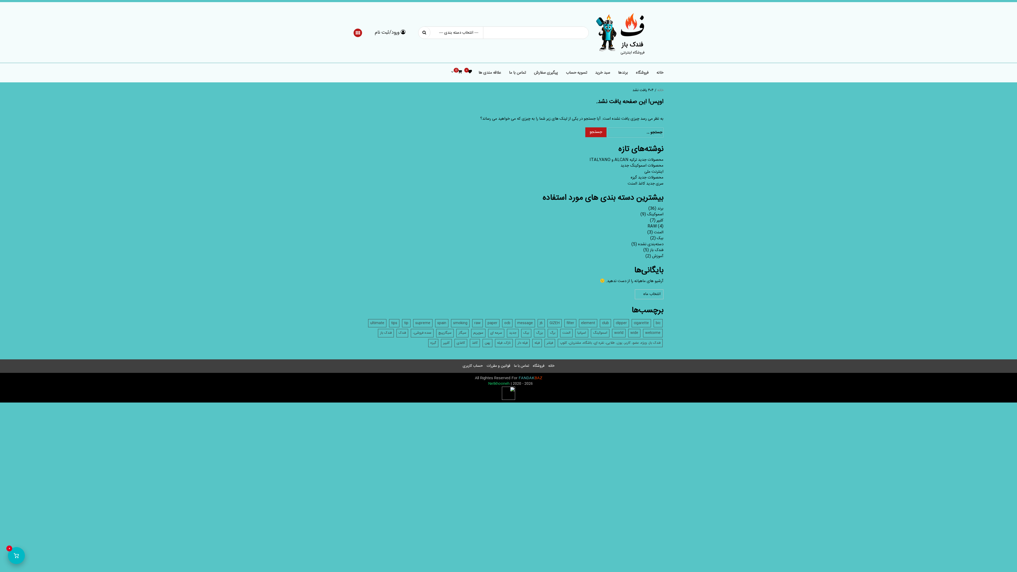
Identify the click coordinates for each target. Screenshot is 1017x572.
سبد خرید (602, 73)
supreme (422, 323)
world (618, 333)
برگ (552, 333)
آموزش (657, 256)
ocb (507, 323)
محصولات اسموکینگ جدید (642, 165)
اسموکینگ (655, 214)
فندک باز (632, 45)
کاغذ (475, 343)
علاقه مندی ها (490, 73)
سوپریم (478, 333)
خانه (660, 73)
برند (660, 208)
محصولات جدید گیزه (647, 177)
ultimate (377, 323)
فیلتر (550, 343)
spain (441, 323)
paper (492, 323)
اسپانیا (581, 333)
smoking (460, 323)
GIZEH (555, 323)
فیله (537, 343)
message (525, 323)
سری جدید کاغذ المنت (645, 183)
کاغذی (461, 343)
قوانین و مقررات (498, 366)
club (605, 323)
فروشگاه (642, 73)
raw (477, 323)
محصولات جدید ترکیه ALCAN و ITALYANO (626, 160)
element (588, 323)
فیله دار (523, 343)
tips (394, 323)
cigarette (641, 323)
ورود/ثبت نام (388, 33)
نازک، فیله (504, 343)
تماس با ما (517, 73)
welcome (653, 333)
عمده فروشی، (422, 333)
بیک (660, 238)
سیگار (462, 333)
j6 (541, 323)
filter (570, 323)
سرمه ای (496, 333)
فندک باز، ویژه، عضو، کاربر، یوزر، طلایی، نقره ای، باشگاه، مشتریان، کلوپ (610, 343)
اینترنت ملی (653, 171)
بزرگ (539, 333)
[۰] (470, 72)
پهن (487, 343)
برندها (623, 73)
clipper (621, 323)
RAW (652, 226)
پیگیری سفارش (546, 73)
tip (406, 323)
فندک (402, 333)
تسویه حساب (576, 73)
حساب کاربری (473, 366)
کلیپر (660, 220)
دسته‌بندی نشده (650, 244)
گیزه (433, 343)
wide (634, 333)
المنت (658, 232)
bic (658, 323)
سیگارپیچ (445, 333)
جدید (512, 333)
